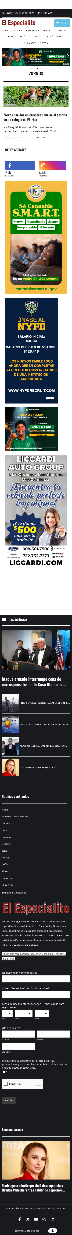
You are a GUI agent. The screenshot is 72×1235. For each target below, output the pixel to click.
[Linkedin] (52, 1219)
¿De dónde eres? (11, 1028)
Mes (17, 1018)
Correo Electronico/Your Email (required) (26, 988)
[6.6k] (52, 165)
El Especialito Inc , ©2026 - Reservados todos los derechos (36, 1208)
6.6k (42, 172)
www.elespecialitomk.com (25, 945)
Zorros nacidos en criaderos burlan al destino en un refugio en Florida (35, 117)
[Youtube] (36, 1219)
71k (8, 172)
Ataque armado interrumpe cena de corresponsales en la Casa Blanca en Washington (32, 684)
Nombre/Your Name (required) (20, 972)
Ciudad (5, 1039)
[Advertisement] (36, 590)
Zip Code (6, 1051)
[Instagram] (44, 1219)
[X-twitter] (28, 1219)
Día (3, 1018)
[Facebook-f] (19, 1219)
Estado (40, 1039)
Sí (7, 1072)
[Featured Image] (36, 650)
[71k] (20, 165)
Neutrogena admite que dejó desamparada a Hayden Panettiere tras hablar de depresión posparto (32, 1190)
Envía (8, 1100)
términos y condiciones (27, 1230)
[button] (4, 56)
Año (37, 1018)
